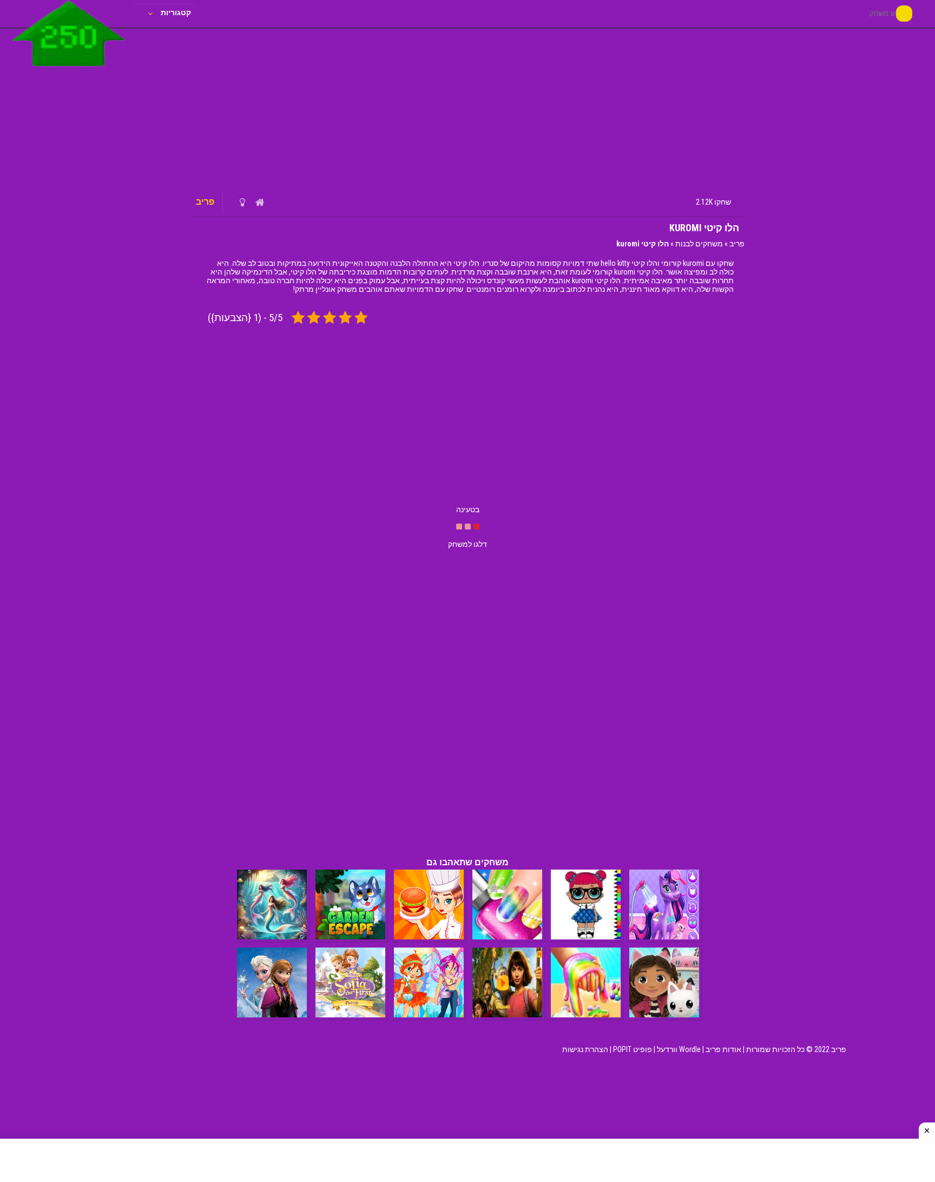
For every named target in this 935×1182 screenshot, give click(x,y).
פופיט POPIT (632, 1049)
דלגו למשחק (467, 544)
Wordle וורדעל (679, 1049)
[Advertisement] (467, 108)
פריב (737, 243)
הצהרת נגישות (585, 1049)
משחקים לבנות (699, 243)
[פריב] (69, 68)
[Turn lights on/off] (242, 202)
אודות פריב (723, 1049)
